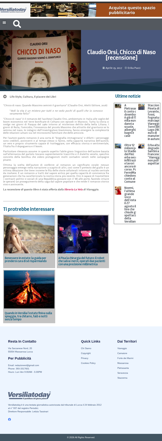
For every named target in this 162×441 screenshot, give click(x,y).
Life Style (16, 96)
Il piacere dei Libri (45, 96)
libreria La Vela (73, 189)
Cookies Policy (88, 363)
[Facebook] (9, 419)
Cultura (28, 96)
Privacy (84, 358)
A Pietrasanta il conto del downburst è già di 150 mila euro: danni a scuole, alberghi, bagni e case (132, 120)
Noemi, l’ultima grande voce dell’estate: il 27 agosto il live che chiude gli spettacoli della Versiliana (132, 204)
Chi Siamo (86, 348)
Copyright (86, 353)
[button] (4, 22)
